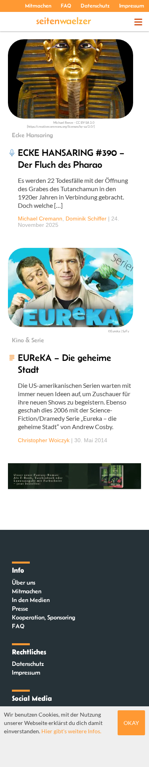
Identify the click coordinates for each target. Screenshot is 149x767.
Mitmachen (38, 5)
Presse (20, 608)
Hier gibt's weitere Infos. (71, 731)
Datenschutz (95, 5)
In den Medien (31, 599)
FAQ (66, 5)
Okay (131, 722)
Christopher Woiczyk (44, 440)
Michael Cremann (40, 218)
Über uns (23, 582)
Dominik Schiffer (86, 218)
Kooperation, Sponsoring (43, 617)
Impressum (131, 5)
